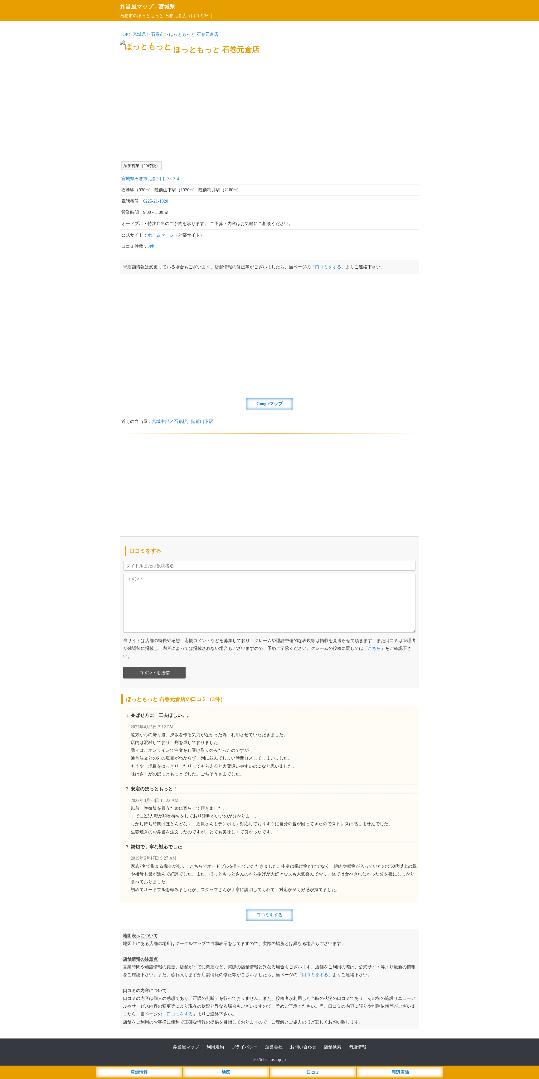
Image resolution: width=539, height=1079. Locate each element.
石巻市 (157, 34)
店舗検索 (332, 1047)
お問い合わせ (303, 1047)
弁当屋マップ (136, 6)
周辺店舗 (400, 1072)
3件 (151, 246)
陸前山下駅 (202, 421)
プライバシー (244, 1047)
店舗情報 (139, 1072)
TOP (124, 34)
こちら (374, 648)
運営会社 (274, 1047)
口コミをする (328, 267)
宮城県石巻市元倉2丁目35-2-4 (150, 178)
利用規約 (215, 1047)
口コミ (313, 1072)
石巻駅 (180, 421)
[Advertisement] (269, 109)
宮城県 (166, 6)
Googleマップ (269, 403)
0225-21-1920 (155, 201)
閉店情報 (357, 1047)
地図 (226, 1072)
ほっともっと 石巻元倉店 (193, 34)
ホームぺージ (161, 235)
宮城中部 (160, 421)
